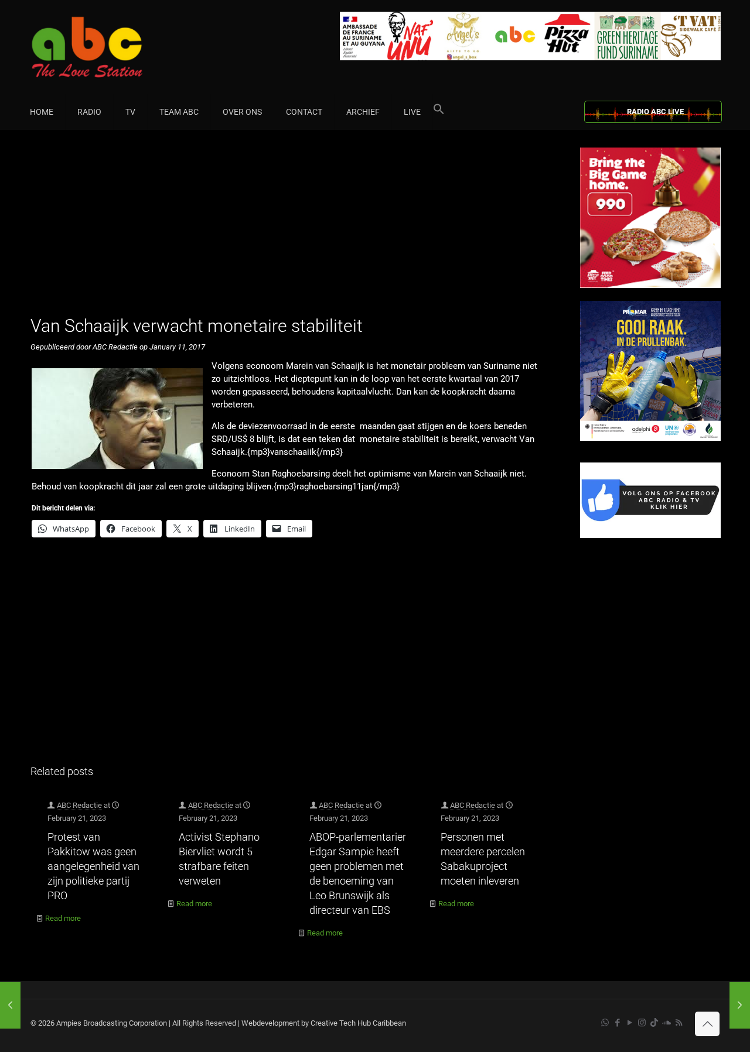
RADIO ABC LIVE (655, 111)
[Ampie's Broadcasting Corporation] (109, 47)
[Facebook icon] (617, 1022)
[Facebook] (650, 535)
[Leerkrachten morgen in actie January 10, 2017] (10, 1005)
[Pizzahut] (650, 285)
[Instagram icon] (642, 1022)
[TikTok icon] (654, 1022)
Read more (63, 918)
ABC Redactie (79, 805)
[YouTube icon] (629, 1022)
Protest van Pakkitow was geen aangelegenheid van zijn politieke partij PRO (93, 866)
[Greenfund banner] (650, 438)
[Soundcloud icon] (666, 1022)
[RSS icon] (678, 1022)
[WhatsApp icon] (605, 1022)
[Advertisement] (292, 229)
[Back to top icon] (707, 1024)
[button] (439, 111)
